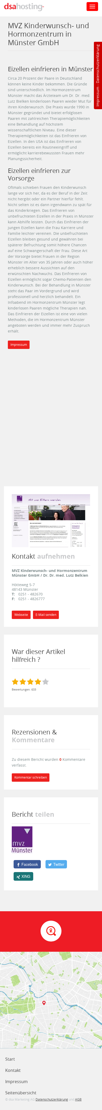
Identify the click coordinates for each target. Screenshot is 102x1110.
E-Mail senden (46, 615)
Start (10, 1059)
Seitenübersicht (20, 1093)
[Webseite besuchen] (51, 520)
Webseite (21, 615)
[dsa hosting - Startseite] (29, 7)
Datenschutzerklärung (97, 63)
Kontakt (13, 1070)
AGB (78, 1099)
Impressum (97, 97)
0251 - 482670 (30, 594)
